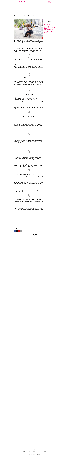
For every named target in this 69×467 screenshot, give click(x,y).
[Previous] (34, 235)
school (35, 226)
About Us (23, 451)
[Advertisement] (34, 9)
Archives (45, 451)
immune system (30, 226)
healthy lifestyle (23, 226)
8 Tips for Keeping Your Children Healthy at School (25, 15)
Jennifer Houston (21, 17)
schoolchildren (17, 228)
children (16, 226)
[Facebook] (49, 2)
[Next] (34, 449)
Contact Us (40, 451)
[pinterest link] (42, 38)
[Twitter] (50, 2)
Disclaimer (28, 451)
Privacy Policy (34, 451)
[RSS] (52, 2)
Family (15, 17)
